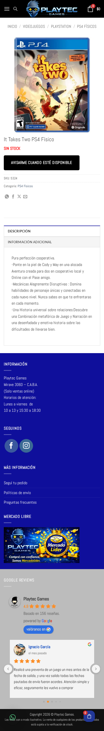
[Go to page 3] (56, 701)
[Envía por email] (25, 196)
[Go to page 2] (52, 702)
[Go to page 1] (48, 702)
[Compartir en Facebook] (13, 196)
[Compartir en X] (19, 196)
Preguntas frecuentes (20, 502)
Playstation (61, 26)
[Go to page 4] (60, 701)
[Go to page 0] (44, 702)
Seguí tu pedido (15, 482)
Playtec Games (36, 599)
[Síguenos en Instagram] (26, 446)
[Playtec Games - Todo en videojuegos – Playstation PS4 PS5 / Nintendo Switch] (52, 9)
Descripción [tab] (19, 231)
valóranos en (36, 629)
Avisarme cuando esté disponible (41, 162)
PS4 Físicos (86, 26)
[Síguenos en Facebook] (11, 446)
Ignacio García (39, 646)
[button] (7, 9)
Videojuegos (34, 26)
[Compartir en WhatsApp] (7, 196)
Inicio (12, 26)
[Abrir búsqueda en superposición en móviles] (15, 9)
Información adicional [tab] (30, 242)
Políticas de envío (17, 492)
